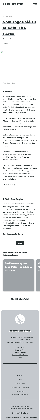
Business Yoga (20, 383)
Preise (20, 357)
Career (20, 379)
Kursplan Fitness (20, 352)
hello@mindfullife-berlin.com (22, 342)
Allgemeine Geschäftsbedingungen (28, 418)
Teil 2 (20, 243)
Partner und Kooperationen (20, 387)
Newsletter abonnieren (20, 394)
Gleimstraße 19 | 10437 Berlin (22, 337)
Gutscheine (20, 391)
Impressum (16, 418)
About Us (20, 375)
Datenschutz (9, 418)
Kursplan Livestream (20, 355)
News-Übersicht (11, 39)
